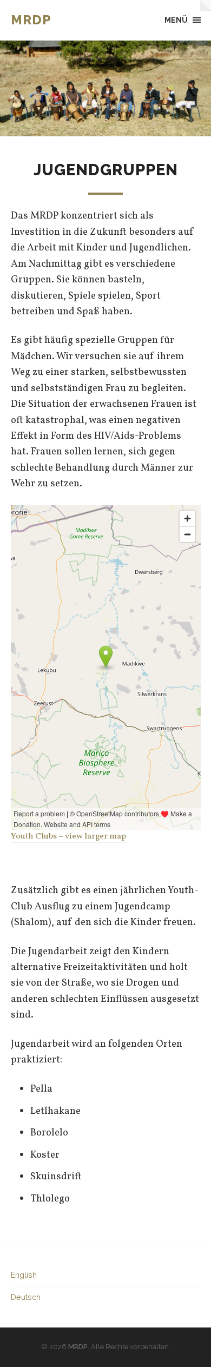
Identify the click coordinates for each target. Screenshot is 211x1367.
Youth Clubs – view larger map (68, 836)
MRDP (31, 20)
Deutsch (26, 1297)
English (24, 1274)
